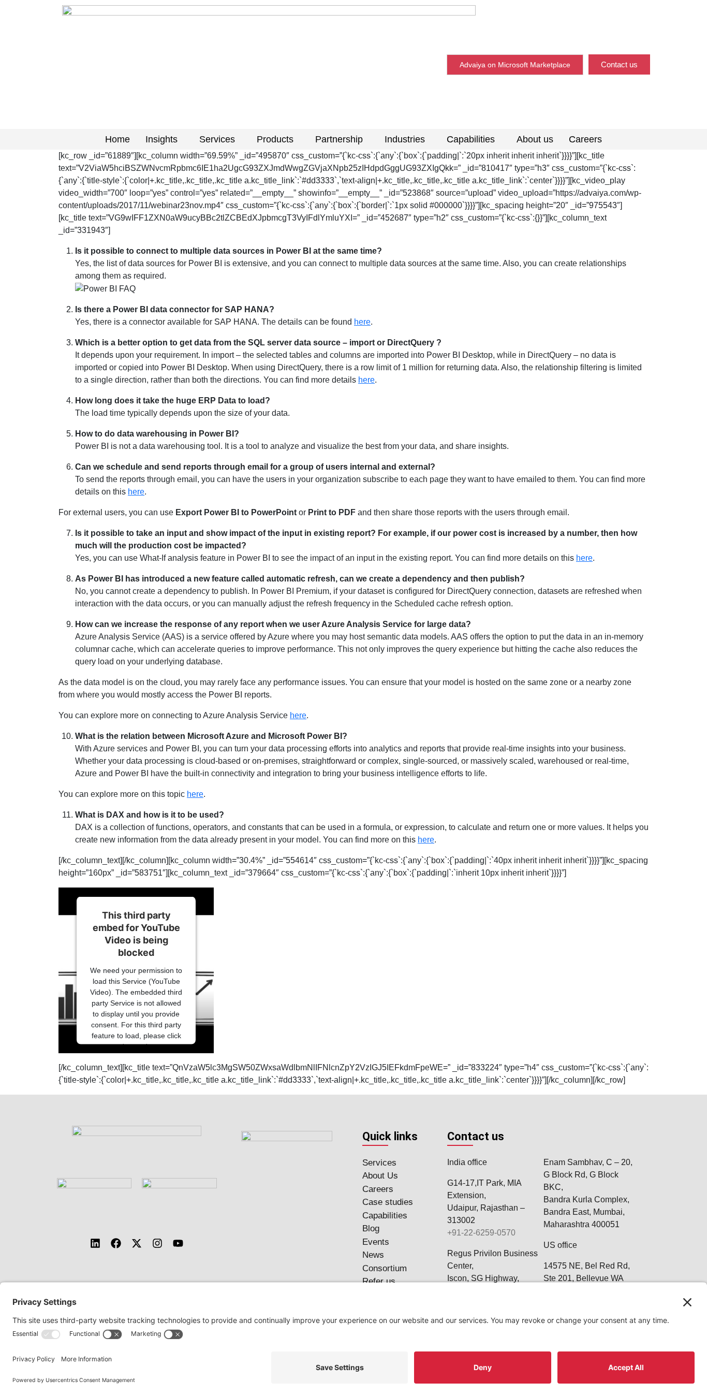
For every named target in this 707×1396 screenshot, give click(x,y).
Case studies (387, 1202)
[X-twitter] (136, 1243)
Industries (405, 139)
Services (217, 139)
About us (535, 139)
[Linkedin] (95, 1243)
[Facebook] (116, 1243)
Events (375, 1242)
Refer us (378, 1281)
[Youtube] (178, 1243)
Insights (161, 139)
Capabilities (471, 139)
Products (275, 139)
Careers (585, 139)
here (362, 321)
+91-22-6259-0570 (481, 1232)
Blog (370, 1228)
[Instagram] (157, 1243)
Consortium (384, 1268)
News (373, 1255)
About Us (380, 1176)
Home (117, 139)
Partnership (339, 139)
